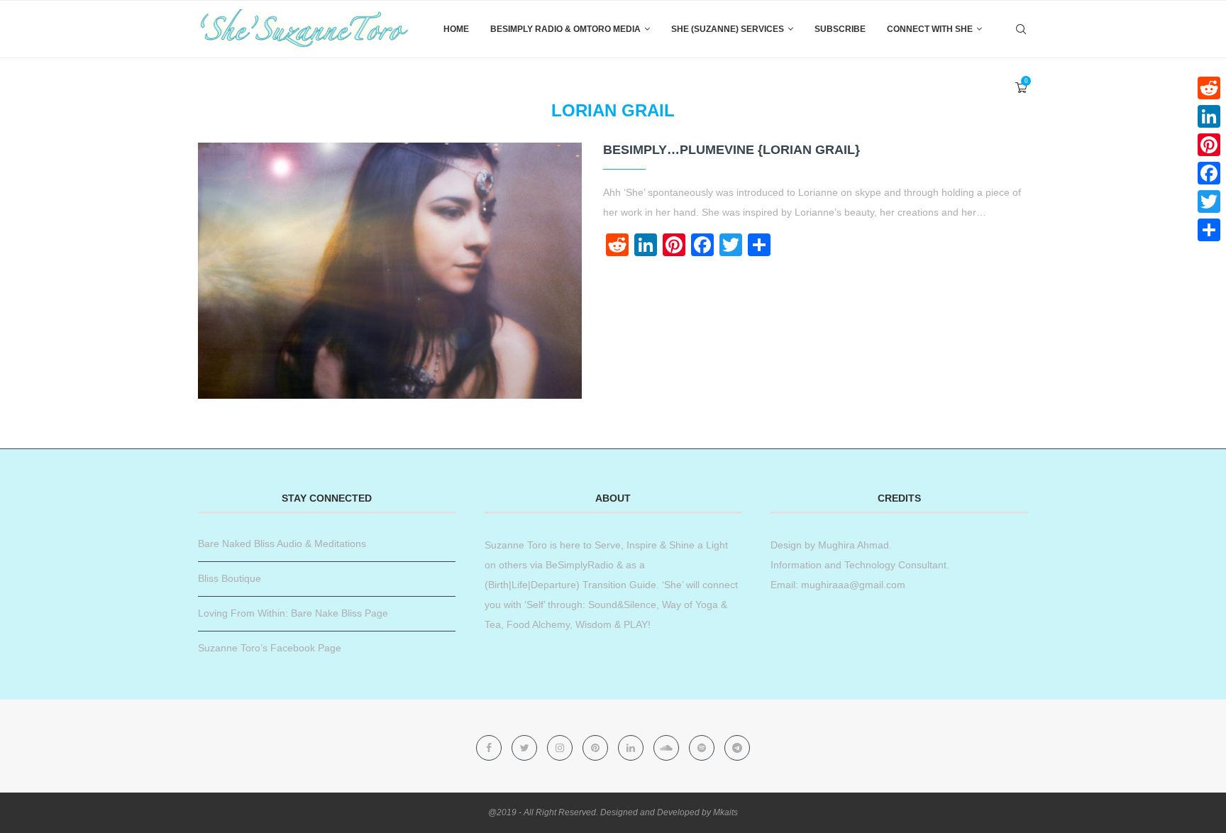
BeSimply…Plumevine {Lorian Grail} (731, 150)
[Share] (1209, 230)
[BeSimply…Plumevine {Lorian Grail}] (390, 271)
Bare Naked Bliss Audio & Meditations (282, 543)
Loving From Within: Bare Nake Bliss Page (293, 613)
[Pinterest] (596, 748)
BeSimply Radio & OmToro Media (565, 29)
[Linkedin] (632, 748)
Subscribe (840, 29)
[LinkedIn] (1209, 116)
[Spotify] (703, 748)
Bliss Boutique (229, 578)
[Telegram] (737, 748)
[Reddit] (1209, 88)
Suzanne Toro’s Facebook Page (269, 647)
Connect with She (930, 29)
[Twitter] (525, 748)
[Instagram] (561, 748)
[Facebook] (490, 748)
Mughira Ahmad (852, 545)
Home (456, 29)
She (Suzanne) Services (727, 29)
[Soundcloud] (667, 748)
